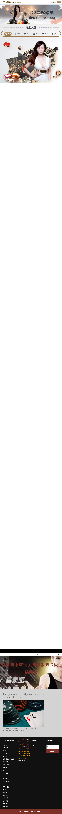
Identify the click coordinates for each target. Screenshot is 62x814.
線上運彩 (5, 789)
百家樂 (5, 784)
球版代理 (5, 770)
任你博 (5, 745)
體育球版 (5, 806)
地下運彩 (5, 750)
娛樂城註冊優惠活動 (9, 759)
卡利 (19, 739)
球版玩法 (5, 778)
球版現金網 (6, 781)
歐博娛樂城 (6, 764)
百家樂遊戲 (6, 787)
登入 (33, 745)
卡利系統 (24, 739)
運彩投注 (5, 798)
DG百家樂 (22, 744)
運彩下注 (5, 795)
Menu (6, 651)
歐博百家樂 (23, 741)
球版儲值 (5, 773)
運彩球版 (5, 801)
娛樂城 (5, 753)
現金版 (5, 767)
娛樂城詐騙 (6, 762)
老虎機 (5, 792)
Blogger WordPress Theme (26, 811)
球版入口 (5, 775)
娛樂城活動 (6, 756)
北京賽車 (5, 748)
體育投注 (5, 803)
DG (28, 741)
